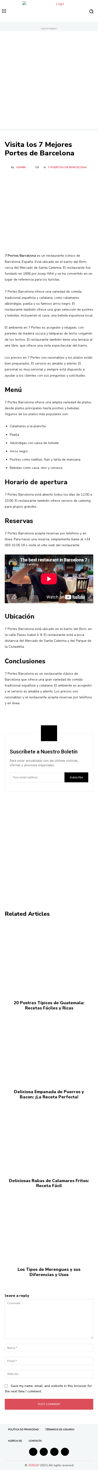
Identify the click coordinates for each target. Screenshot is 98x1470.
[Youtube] (65, 1452)
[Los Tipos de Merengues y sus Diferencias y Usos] (49, 1225)
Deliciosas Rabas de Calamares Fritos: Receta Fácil (49, 1183)
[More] (69, 180)
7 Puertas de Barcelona (67, 167)
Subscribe (76, 777)
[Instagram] (44, 1452)
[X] (35, 180)
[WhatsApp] (57, 180)
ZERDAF (33, 1465)
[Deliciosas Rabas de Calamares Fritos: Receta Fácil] (49, 1136)
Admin (21, 167)
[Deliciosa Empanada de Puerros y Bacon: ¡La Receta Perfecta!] (49, 1047)
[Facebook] (24, 180)
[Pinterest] (46, 180)
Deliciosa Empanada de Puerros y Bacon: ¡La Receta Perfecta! (49, 1094)
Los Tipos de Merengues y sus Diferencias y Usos (49, 1272)
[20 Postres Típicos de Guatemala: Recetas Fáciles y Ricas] (49, 959)
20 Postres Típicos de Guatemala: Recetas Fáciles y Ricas (49, 1005)
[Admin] (8, 167)
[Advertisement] (49, 80)
